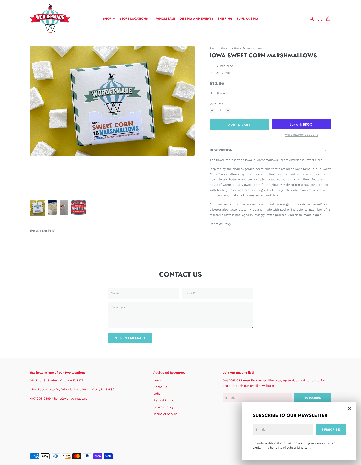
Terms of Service (165, 414)
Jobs (156, 393)
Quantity (216, 103)
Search (158, 380)
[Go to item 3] (64, 207)
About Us (160, 387)
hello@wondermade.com (72, 398)
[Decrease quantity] (212, 110)
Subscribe (331, 429)
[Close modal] (349, 408)
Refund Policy (163, 400)
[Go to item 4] (78, 207)
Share (220, 93)
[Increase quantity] (228, 110)
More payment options (301, 134)
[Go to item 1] (37, 207)
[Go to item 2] (52, 207)
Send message (133, 338)
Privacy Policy (163, 407)
